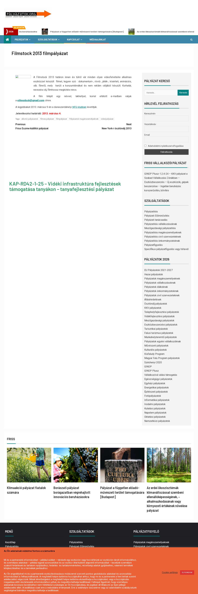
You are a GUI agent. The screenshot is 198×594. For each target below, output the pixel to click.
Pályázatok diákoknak (156, 286)
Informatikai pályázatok (157, 400)
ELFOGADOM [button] (187, 572)
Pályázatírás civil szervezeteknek (162, 236)
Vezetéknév (150, 124)
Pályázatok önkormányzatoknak (161, 291)
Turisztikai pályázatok (156, 328)
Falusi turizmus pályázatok (158, 333)
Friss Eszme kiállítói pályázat (31, 126)
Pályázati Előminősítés (156, 215)
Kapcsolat (73, 39)
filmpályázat (61, 119)
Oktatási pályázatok (155, 416)
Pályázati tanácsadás (155, 219)
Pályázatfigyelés (153, 245)
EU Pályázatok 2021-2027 (158, 270)
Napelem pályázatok (155, 412)
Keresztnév (149, 113)
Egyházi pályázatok (154, 383)
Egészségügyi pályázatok (158, 379)
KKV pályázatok (152, 307)
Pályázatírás (151, 211)
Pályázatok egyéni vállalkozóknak (162, 341)
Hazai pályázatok (153, 274)
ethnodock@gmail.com (30, 100)
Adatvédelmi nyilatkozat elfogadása (165, 146)
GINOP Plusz (151, 370)
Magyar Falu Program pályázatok (162, 358)
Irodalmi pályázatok (155, 404)
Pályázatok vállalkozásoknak (160, 282)
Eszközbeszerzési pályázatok (160, 324)
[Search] (191, 40)
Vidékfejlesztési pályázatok (159, 316)
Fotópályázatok (152, 395)
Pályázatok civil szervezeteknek (162, 295)
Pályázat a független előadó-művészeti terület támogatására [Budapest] (70, 31)
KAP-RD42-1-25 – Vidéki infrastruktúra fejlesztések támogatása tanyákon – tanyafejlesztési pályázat (65, 186)
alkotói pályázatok (30, 119)
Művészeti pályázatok (156, 345)
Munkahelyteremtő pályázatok (160, 337)
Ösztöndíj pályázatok (155, 303)
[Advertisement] (73, 156)
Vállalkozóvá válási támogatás (160, 374)
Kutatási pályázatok (155, 408)
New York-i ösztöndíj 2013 (116, 126)
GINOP (148, 366)
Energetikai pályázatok (156, 387)
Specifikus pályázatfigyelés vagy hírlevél (166, 249)
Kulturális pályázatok (155, 349)
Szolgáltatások (47, 39)
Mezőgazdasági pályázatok (159, 320)
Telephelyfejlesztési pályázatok (161, 312)
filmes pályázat (47, 119)
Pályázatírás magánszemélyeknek (162, 232)
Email (147, 135)
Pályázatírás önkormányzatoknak (162, 240)
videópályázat (107, 119)
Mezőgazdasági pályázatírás (160, 228)
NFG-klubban (79, 107)
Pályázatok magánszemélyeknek (84, 119)
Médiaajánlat (98, 39)
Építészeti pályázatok (156, 391)
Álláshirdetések (152, 299)
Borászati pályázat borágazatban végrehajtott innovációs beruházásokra (72, 492)
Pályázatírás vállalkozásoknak (160, 224)
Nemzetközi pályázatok (157, 421)
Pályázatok (21, 39)
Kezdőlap (10, 542)
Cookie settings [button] (170, 572)
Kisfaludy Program (154, 353)
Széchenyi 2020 (153, 362)
